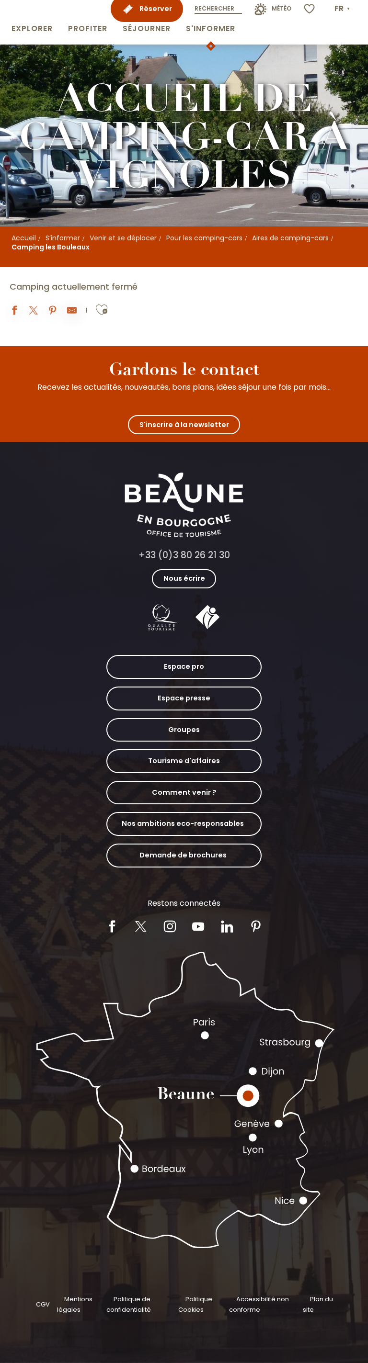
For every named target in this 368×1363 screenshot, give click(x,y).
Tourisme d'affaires (184, 761)
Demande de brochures (183, 855)
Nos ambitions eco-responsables (183, 823)
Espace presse (184, 698)
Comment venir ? (184, 792)
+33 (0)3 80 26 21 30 (184, 555)
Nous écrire (184, 578)
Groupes (184, 729)
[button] (32, 22)
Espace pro (184, 666)
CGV (43, 1304)
